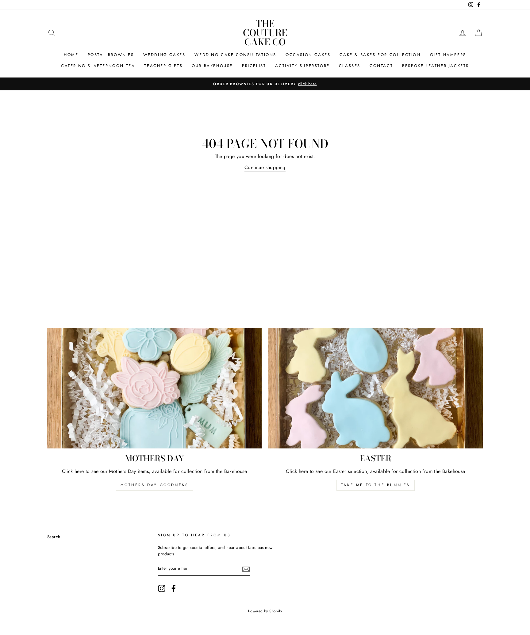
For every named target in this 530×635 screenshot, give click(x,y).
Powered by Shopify (265, 611)
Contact (381, 66)
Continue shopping (265, 167)
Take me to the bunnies (375, 485)
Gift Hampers (448, 55)
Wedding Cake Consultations (235, 55)
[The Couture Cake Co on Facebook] (173, 588)
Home (71, 55)
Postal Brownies (111, 55)
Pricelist (254, 66)
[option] (265, 84)
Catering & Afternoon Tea (98, 66)
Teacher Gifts (163, 66)
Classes (349, 66)
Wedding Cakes (164, 55)
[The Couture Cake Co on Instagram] (161, 588)
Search (53, 537)
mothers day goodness (155, 485)
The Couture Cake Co (265, 33)
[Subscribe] (246, 569)
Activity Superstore (302, 66)
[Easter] (375, 388)
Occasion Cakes (308, 55)
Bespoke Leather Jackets (435, 66)
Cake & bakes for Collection (380, 55)
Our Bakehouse (212, 66)
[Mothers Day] (154, 388)
